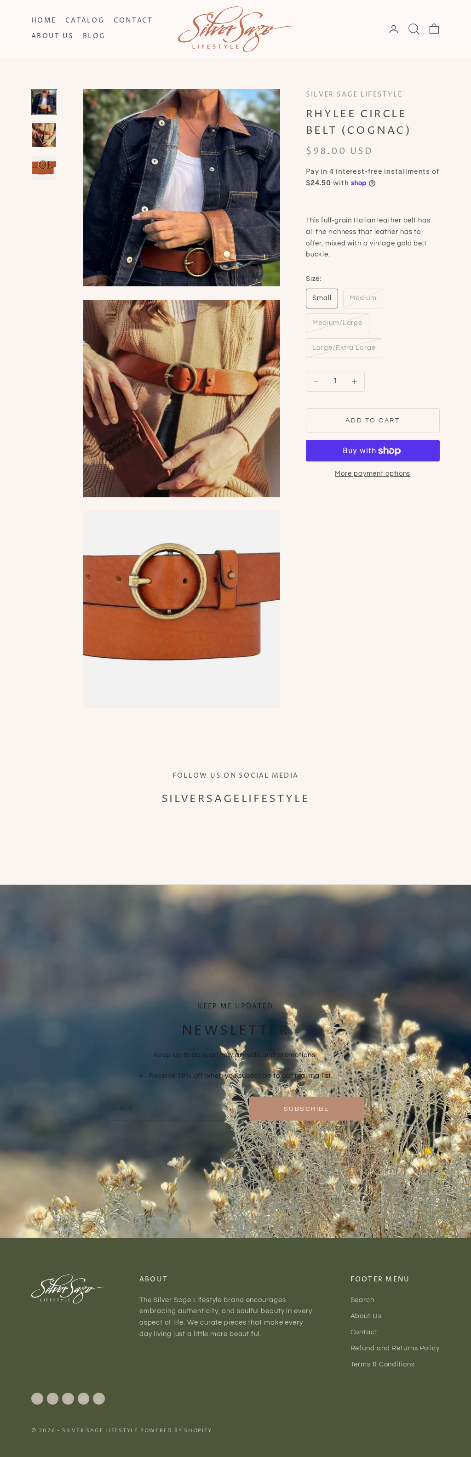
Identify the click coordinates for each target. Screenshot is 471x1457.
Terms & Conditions (382, 1364)
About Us (52, 36)
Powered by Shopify (176, 1430)
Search (362, 1300)
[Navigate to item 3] (44, 168)
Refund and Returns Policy (395, 1348)
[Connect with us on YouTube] (83, 1398)
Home (43, 20)
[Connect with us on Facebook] (52, 1398)
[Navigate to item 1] (44, 102)
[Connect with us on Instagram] (37, 1398)
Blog (94, 36)
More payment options (372, 473)
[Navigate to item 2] (44, 135)
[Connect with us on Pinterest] (68, 1398)
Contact (133, 20)
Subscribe (307, 1108)
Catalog (84, 20)
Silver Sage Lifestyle (354, 94)
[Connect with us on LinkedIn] (99, 1398)
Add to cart (372, 420)
